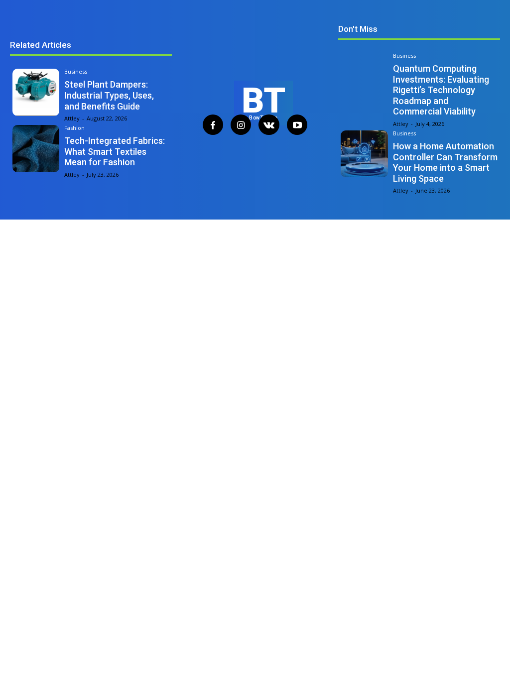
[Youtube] (297, 124)
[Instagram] (241, 124)
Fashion (74, 127)
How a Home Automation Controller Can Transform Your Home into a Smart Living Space (445, 162)
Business (75, 71)
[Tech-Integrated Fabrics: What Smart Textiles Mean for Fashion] (35, 148)
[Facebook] (213, 124)
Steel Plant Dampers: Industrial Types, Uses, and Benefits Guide (109, 95)
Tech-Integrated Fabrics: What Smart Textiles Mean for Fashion (114, 151)
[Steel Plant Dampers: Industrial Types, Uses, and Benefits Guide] (35, 92)
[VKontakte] (268, 124)
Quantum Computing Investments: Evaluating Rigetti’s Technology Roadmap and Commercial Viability (441, 89)
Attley (72, 118)
